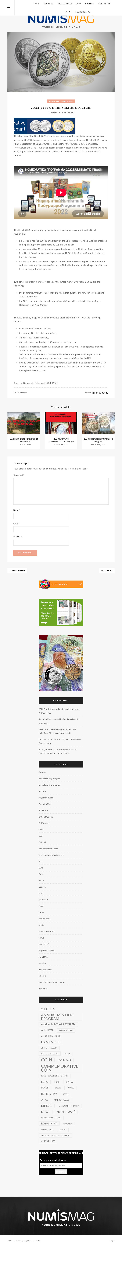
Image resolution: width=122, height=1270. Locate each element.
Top (111, 1241)
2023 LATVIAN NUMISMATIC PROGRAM (61, 440)
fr (69, 12)
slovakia (42, 963)
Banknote (43, 810)
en (66, 12)
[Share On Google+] (103, 393)
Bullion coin (44, 823)
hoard (41, 893)
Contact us (104, 4)
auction (42, 791)
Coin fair (89, 4)
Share (88, 392)
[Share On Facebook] (94, 393)
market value (45, 918)
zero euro (43, 988)
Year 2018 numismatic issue (51, 982)
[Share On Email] (107, 393)
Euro (41, 861)
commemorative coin (48, 848)
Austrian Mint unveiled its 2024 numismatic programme (59, 721)
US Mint (42, 976)
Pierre (71, 112)
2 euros (42, 772)
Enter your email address (53, 1160)
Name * (17, 510)
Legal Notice (28, 1241)
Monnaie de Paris (47, 931)
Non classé (44, 944)
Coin (41, 836)
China (41, 829)
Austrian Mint (45, 804)
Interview (43, 899)
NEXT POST (106, 570)
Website (17, 536)
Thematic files (64, 4)
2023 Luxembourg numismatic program (98, 440)
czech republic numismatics (51, 855)
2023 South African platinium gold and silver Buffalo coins (59, 711)
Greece (42, 887)
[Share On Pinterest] (100, 393)
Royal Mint (44, 957)
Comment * (19, 475)
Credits (38, 1241)
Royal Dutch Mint (47, 950)
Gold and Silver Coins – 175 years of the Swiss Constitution (60, 741)
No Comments (20, 392)
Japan (41, 906)
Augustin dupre (46, 797)
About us (48, 4)
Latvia (41, 912)
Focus (41, 880)
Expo (78, 4)
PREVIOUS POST (18, 570)
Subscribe (61, 1171)
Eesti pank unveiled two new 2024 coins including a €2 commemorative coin (57, 731)
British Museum (46, 816)
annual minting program (61, 101)
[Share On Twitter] (97, 393)
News (41, 937)
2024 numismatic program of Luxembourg (24, 440)
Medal (41, 925)
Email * (16, 523)
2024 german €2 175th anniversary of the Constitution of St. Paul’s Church (58, 751)
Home (36, 4)
